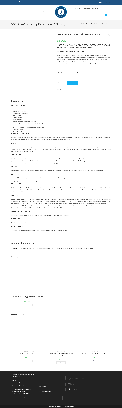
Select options (27, 305)
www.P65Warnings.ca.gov (94, 205)
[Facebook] (64, 398)
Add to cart (73, 83)
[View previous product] (109, 34)
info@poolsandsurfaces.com (19, 380)
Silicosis (82, 203)
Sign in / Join (108, 2)
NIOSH (16, 207)
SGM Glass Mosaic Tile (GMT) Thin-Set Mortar (95, 354)
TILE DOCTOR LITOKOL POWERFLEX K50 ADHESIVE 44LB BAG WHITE (61, 354)
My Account (99, 2)
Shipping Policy (42, 386)
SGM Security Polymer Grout (27, 354)
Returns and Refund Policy (45, 391)
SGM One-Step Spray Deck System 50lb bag (100, 23)
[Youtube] (75, 398)
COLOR (60, 72)
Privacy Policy (42, 389)
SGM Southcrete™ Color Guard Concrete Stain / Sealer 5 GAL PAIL (27, 297)
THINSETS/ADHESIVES (69, 91)
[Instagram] (70, 398)
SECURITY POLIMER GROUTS (83, 91)
